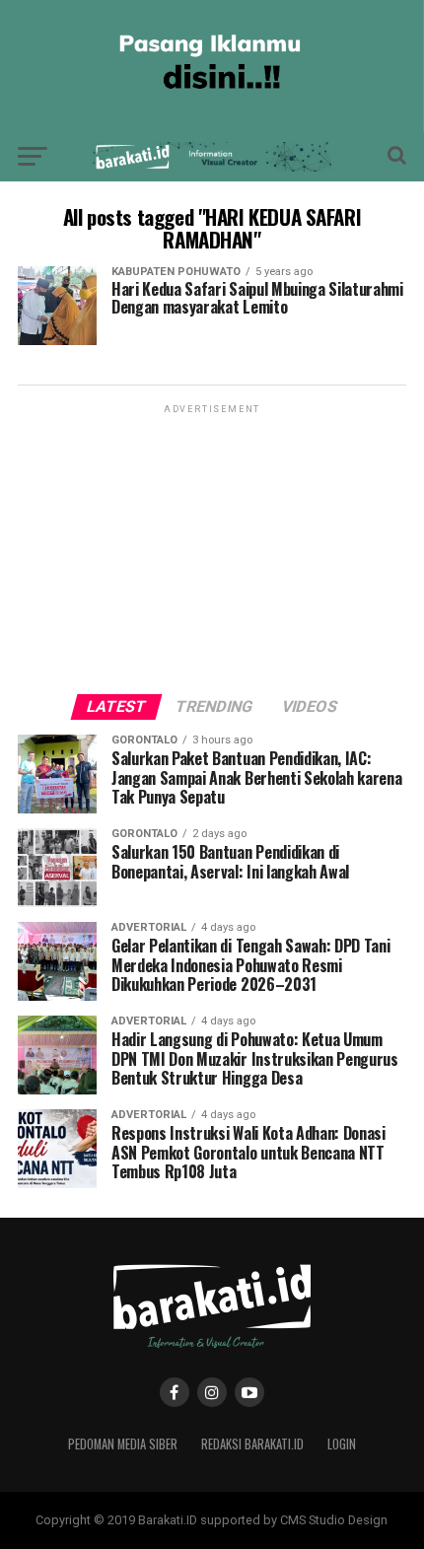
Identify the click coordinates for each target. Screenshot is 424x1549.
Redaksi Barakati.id (252, 1444)
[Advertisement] (212, 541)
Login (341, 1444)
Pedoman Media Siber (122, 1444)
